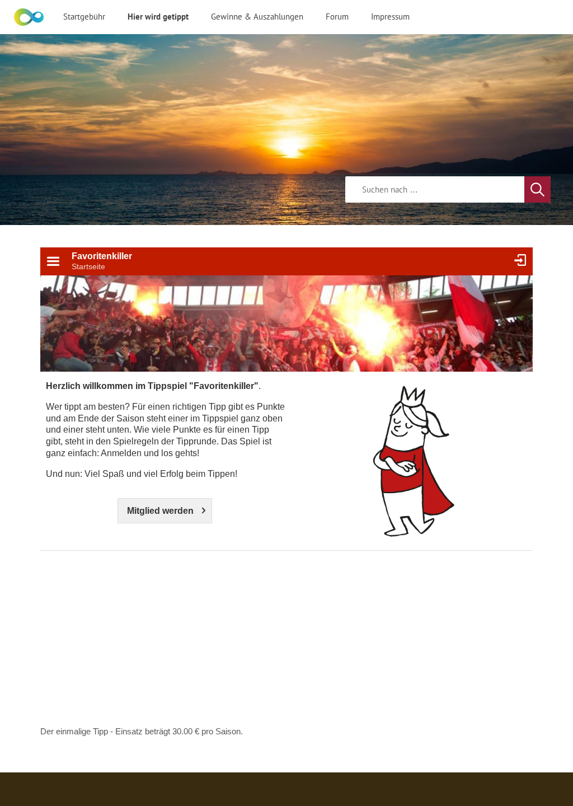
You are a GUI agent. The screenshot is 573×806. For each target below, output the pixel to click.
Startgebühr (84, 16)
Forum (337, 16)
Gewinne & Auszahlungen (257, 16)
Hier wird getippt (158, 16)
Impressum (390, 16)
